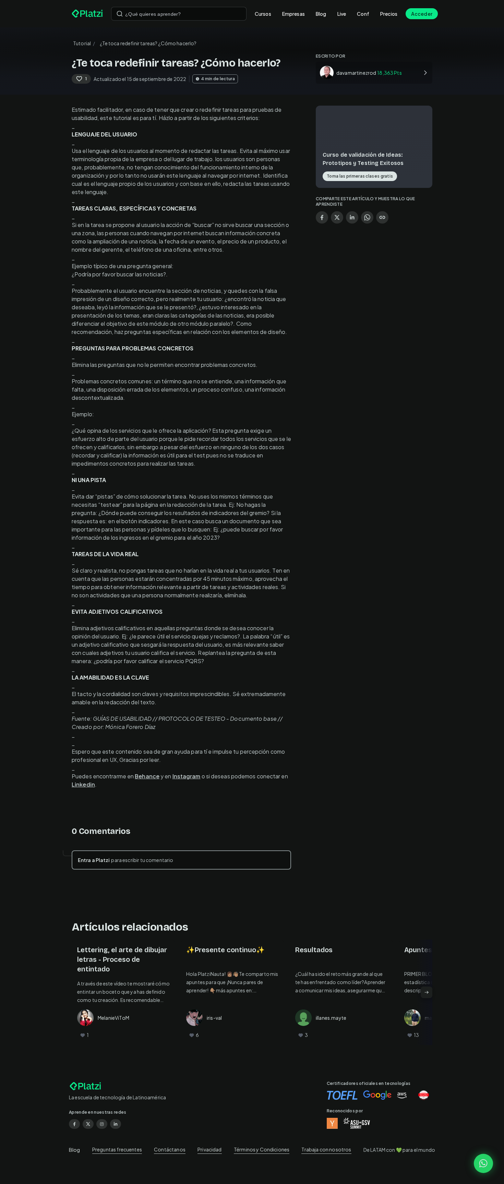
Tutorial (82, 43)
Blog (321, 14)
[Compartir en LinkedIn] (352, 217)
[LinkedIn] (115, 1124)
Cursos (263, 14)
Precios (388, 14)
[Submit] (120, 13)
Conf (363, 14)
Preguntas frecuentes (117, 1149)
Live (341, 14)
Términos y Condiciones (261, 1149)
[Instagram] (101, 1124)
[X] (88, 1124)
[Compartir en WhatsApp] (367, 217)
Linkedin (83, 784)
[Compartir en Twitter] (337, 217)
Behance (147, 776)
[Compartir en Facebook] (322, 217)
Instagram (186, 776)
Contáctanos (169, 1149)
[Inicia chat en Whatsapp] (483, 1163)
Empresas (293, 14)
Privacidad (209, 1149)
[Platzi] (87, 13)
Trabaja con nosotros (326, 1149)
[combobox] (179, 14)
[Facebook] (74, 1124)
